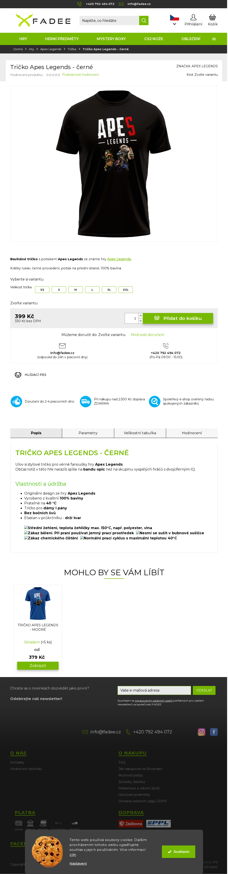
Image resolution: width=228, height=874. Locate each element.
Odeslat (204, 690)
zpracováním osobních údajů (154, 700)
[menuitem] (23, 39)
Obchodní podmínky (134, 795)
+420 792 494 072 (152, 732)
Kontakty (17, 762)
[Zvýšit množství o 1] (140, 315)
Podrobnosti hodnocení (80, 75)
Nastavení (78, 863)
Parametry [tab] (88, 433)
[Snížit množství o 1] (140, 320)
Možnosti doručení (147, 335)
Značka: (197, 66)
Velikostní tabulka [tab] (140, 433)
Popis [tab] (36, 433)
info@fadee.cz (105, 732)
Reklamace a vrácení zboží (138, 788)
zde (72, 854)
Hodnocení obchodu (26, 769)
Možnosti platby (130, 775)
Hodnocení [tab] (192, 433)
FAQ (121, 762)
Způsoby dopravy (131, 782)
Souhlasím (181, 852)
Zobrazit (38, 665)
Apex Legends (119, 259)
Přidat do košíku (182, 318)
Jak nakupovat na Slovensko (140, 769)
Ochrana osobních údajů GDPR (142, 801)
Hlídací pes (35, 375)
